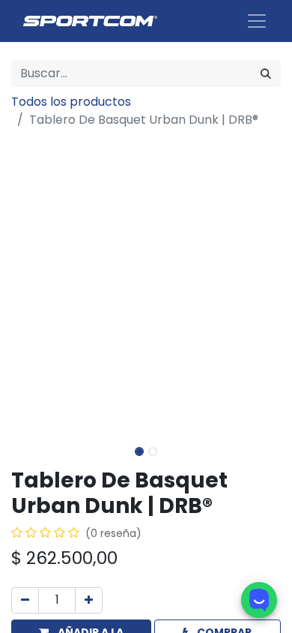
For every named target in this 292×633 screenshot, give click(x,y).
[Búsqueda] (266, 73)
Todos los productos (71, 101)
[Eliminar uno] (25, 600)
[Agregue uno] (89, 600)
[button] (31, 285)
